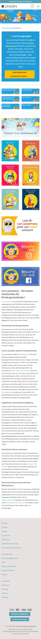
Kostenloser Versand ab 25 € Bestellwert (20, 1)
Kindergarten (24, 354)
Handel (4, 531)
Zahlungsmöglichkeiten (10, 558)
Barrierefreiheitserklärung (11, 548)
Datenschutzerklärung (10, 543)
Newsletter (6, 585)
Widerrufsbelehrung (9, 566)
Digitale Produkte (8, 570)
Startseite (5, 28)
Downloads (6, 581)
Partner (4, 574)
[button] (32, 6)
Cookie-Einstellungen (19, 619)
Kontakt (5, 523)
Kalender (5, 597)
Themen (4, 593)
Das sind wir (6, 535)
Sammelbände (7, 392)
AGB (3, 562)
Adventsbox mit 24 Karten (15, 503)
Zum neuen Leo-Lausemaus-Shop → (20, 74)
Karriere (5, 527)
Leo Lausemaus (7, 301)
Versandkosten (7, 554)
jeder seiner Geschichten (20, 370)
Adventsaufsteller (8, 500)
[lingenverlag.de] (10, 6)
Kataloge (5, 589)
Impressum (6, 539)
